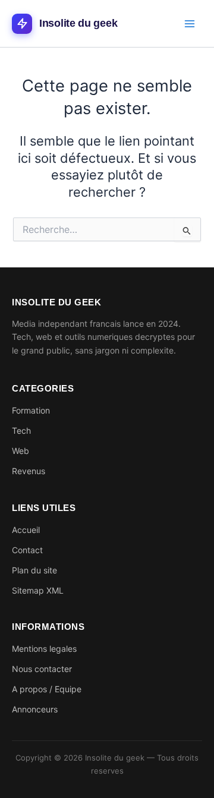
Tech (21, 430)
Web (20, 451)
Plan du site (34, 570)
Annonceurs (35, 709)
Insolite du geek (78, 23)
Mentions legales (44, 649)
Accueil (26, 530)
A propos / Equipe (46, 689)
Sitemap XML (38, 590)
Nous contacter (42, 669)
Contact (27, 550)
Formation (31, 410)
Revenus (28, 471)
